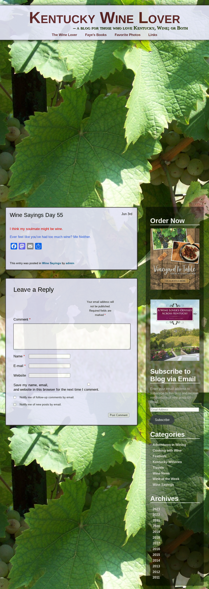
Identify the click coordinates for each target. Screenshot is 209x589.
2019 (156, 532)
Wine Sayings (163, 484)
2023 (156, 509)
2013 (156, 566)
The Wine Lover (64, 35)
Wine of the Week (166, 479)
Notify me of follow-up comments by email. (47, 397)
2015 (156, 554)
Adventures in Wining (169, 445)
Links (152, 35)
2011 (156, 577)
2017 (156, 543)
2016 (156, 549)
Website (19, 375)
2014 (156, 560)
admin (70, 263)
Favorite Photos (127, 35)
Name (17, 356)
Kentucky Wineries (167, 462)
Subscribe (162, 420)
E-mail (18, 366)
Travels (158, 467)
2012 (156, 572)
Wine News (161, 473)
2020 (156, 526)
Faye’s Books (96, 35)
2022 (156, 514)
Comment (22, 319)
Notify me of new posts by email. (40, 404)
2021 (156, 520)
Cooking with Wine (167, 450)
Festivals (160, 456)
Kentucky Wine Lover (104, 18)
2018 (156, 537)
